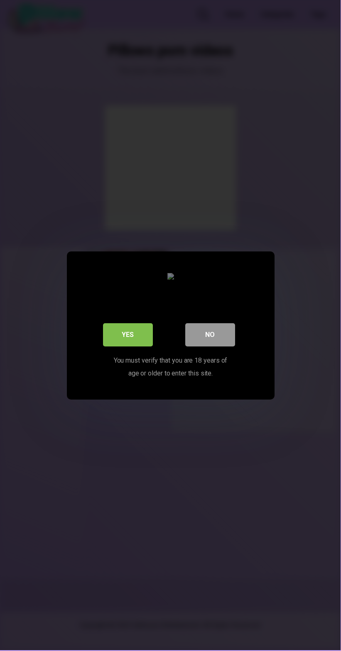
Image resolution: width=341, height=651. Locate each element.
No (210, 335)
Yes (128, 335)
